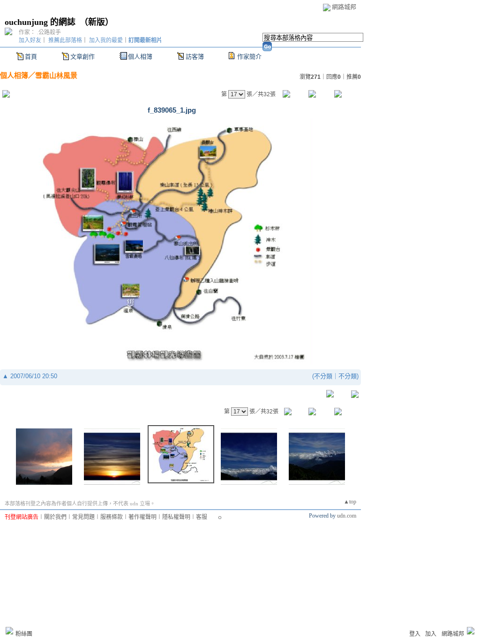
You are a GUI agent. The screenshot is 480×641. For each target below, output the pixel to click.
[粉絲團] (9, 630)
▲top (350, 501)
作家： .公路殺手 (40, 32)
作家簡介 (249, 56)
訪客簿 (195, 56)
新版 (96, 22)
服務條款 (111, 517)
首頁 (31, 56)
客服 (201, 517)
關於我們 (55, 517)
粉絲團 (23, 634)
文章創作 (82, 56)
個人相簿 (140, 56)
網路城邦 (344, 6)
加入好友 (30, 40)
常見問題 (83, 517)
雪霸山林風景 (56, 75)
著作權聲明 (142, 517)
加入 (430, 634)
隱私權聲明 (176, 517)
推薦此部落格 (65, 40)
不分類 (323, 376)
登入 (414, 634)
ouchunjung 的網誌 (40, 22)
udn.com (346, 515)
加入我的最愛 (106, 40)
